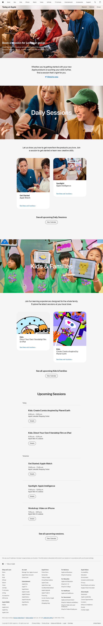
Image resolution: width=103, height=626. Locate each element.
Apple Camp (45, 582)
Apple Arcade (25, 592)
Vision (4, 585)
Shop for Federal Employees (69, 609)
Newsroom (84, 594)
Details (33, 421)
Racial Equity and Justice (88, 585)
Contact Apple (85, 610)
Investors (83, 602)
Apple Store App (46, 585)
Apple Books (25, 602)
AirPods (4, 588)
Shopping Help (46, 603)
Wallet (4, 604)
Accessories (5, 595)
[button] (95, 2)
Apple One (25, 584)
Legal (64, 623)
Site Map (70, 623)
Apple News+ (25, 597)
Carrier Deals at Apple (48, 598)
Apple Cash (5, 612)
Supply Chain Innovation (88, 588)
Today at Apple (9, 7)
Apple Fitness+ (26, 594)
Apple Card (5, 607)
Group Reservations (47, 580)
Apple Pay (5, 610)
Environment (84, 577)
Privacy (83, 582)
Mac (3, 575)
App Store (24, 604)
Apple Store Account (27, 575)
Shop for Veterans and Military (69, 602)
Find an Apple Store (18, 618)
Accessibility (84, 572)
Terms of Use (45, 623)
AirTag (4, 593)
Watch (4, 582)
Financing (44, 595)
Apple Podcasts (26, 599)
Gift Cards (5, 598)
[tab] (46, 55)
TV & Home (5, 590)
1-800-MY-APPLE (48, 618)
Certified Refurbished (47, 588)
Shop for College (66, 586)
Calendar (91, 7)
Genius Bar (45, 575)
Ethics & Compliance (87, 604)
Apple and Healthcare (67, 593)
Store (3, 572)
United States (97, 623)
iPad (3, 577)
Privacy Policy (36, 623)
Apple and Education (67, 581)
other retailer (29, 618)
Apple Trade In (46, 593)
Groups (99, 7)
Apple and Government (67, 600)
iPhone (4, 580)
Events (83, 607)
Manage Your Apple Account (30, 572)
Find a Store (45, 572)
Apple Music (25, 589)
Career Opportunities (87, 599)
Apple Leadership (86, 597)
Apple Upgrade (46, 590)
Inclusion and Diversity (87, 580)
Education (84, 575)
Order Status (45, 600)
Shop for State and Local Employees (68, 605)
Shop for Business (66, 575)
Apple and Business (66, 572)
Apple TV (24, 586)
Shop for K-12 (65, 584)
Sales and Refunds (56, 623)
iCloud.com (25, 577)
